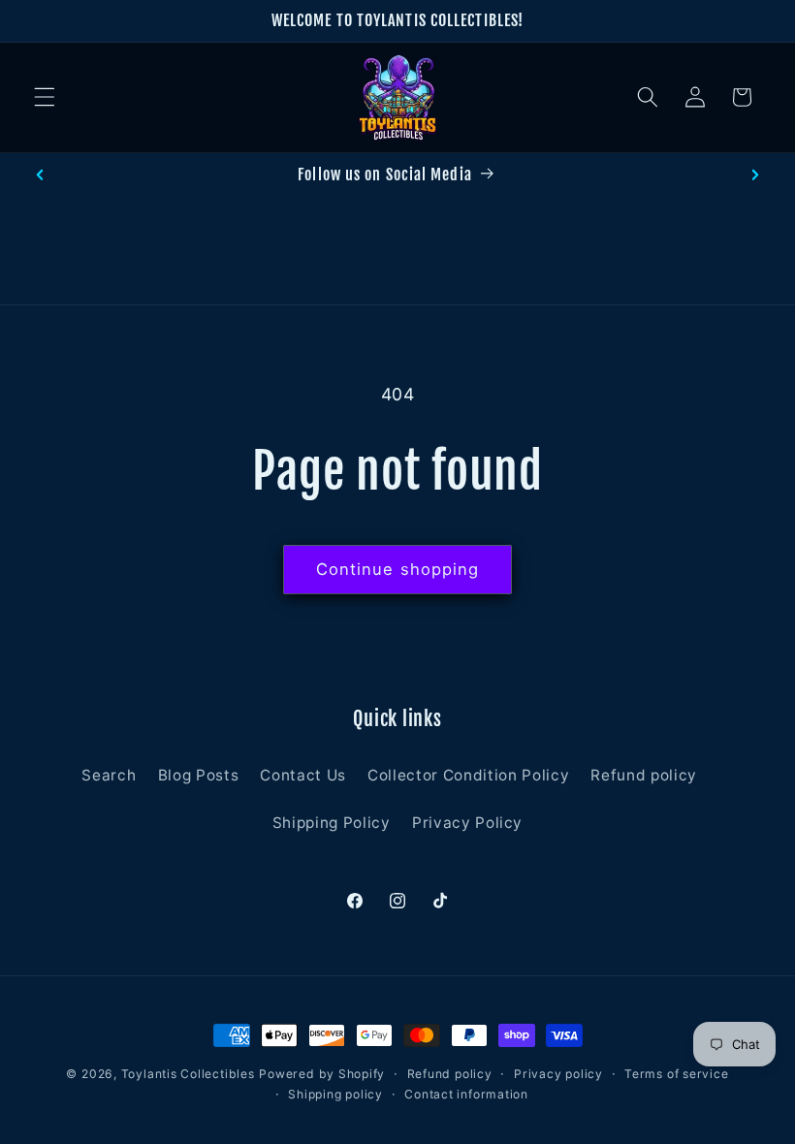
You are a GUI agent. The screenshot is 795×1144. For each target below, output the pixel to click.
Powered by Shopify (322, 1073)
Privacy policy (558, 1073)
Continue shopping (398, 569)
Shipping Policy (331, 822)
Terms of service (676, 1073)
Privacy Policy (467, 822)
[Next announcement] (755, 174)
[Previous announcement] (39, 174)
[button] (44, 97)
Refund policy (643, 775)
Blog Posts (198, 775)
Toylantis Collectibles (188, 1073)
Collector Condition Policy (468, 775)
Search (108, 775)
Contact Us (303, 775)
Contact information (466, 1094)
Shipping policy (335, 1094)
